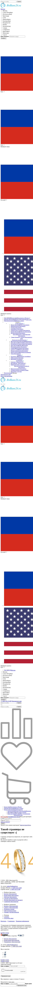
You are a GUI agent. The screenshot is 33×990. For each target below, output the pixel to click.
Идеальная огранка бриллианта (19, 347)
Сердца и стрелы (15, 349)
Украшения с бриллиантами (12, 942)
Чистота (22, 345)
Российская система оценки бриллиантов (21, 344)
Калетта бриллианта (16, 352)
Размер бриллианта (16, 331)
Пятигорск (5, 33)
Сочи (4, 17)
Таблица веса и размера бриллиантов (20, 330)
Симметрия (14, 348)
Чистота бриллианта (26, 331)
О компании (19, 360)
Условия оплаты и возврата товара (19, 370)
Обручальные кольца (10, 910)
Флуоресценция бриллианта (18, 333)
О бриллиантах (19, 323)
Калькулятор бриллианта (11, 895)
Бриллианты (4, 816)
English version (5, 933)
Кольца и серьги (20, 320)
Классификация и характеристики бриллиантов (21, 335)
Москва (3, 9)
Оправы (10, 816)
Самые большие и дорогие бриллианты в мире (21, 338)
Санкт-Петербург (7, 12)
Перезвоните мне (6, 374)
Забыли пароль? (5, 822)
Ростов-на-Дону (7, 14)
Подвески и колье (9, 909)
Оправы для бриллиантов (11, 912)
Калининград (6, 26)
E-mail (2, 818)
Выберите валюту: (6, 313)
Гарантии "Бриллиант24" (17, 362)
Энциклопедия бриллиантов (19, 340)
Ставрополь (6, 29)
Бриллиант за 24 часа (16, 371)
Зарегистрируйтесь (25, 825)
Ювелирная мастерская (10, 320)
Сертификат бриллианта (17, 329)
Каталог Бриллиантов (20, 319)
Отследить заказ (15, 356)
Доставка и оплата (21, 812)
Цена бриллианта (15, 342)
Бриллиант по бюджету (17, 359)
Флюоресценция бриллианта (18, 326)
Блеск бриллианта (23, 349)
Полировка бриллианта (22, 348)
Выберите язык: (5, 146)
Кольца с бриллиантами (11, 906)
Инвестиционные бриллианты (18, 368)
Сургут (4, 35)
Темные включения (26, 352)
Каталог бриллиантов (10, 894)
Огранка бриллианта (16, 327)
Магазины (10, 812)
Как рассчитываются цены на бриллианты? (21, 366)
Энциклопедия (19, 809)
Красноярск (6, 31)
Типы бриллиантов (16, 353)
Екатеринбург (6, 21)
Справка (15, 812)
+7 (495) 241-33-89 (6, 701)
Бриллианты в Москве (23, 318)
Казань (4, 24)
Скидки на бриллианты (11, 898)
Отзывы (18, 813)
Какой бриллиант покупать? (18, 364)
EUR (10, 670)
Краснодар (5, 16)
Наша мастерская (11, 813)
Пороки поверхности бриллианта (19, 351)
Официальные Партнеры (17, 357)
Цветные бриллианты (9, 319)
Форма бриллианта (15, 325)
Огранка (26, 345)
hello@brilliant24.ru (12, 886)
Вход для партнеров (6, 376)
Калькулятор (14, 318)
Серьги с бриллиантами (11, 907)
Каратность (29, 341)
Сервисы (19, 355)
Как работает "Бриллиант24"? (18, 363)
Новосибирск (6, 19)
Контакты (6, 373)
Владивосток (6, 23)
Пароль (3, 820)
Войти (2, 823)
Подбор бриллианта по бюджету (13, 900)
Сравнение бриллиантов (11, 901)
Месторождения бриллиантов (18, 341)
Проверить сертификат (25, 356)
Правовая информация (22, 921)
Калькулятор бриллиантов (11, 940)
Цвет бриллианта (24, 325)
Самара (4, 28)
